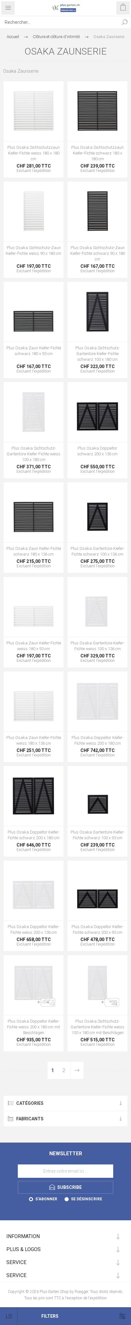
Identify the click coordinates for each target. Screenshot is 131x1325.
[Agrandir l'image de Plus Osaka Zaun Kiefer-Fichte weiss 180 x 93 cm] (33, 607)
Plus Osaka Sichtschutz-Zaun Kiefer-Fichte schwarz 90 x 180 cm (97, 253)
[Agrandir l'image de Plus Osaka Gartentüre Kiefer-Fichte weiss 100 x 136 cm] (97, 607)
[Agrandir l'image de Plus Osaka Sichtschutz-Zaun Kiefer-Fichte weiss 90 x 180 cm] (33, 211)
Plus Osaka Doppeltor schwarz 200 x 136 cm (97, 451)
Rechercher (124, 22)
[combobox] (59, 22)
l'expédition (41, 170)
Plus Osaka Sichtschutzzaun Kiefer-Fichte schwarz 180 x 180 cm (97, 153)
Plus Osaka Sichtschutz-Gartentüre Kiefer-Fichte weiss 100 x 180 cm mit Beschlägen (97, 1027)
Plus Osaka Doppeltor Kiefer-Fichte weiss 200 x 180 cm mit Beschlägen (33, 1027)
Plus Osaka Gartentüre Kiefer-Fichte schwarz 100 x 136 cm (98, 551)
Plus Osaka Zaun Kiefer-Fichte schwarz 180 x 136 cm (33, 551)
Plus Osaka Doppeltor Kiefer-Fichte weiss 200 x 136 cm (34, 929)
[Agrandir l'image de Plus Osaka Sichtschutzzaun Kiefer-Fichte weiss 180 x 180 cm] (33, 111)
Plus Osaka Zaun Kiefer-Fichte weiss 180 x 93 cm (33, 646)
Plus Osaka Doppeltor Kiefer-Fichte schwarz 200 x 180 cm (34, 835)
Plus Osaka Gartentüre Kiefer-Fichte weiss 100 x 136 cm (98, 646)
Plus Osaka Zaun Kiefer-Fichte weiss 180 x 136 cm (33, 740)
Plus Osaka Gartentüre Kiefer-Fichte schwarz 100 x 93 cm (98, 835)
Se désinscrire (86, 1199)
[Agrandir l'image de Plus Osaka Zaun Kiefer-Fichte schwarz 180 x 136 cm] (33, 512)
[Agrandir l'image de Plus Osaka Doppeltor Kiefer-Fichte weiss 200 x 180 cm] (97, 701)
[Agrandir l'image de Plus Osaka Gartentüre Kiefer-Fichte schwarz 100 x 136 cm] (97, 512)
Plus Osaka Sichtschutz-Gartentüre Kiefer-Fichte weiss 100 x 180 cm (33, 454)
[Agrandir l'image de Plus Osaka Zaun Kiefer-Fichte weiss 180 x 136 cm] (33, 701)
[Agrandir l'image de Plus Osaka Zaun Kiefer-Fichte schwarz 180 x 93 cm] (33, 312)
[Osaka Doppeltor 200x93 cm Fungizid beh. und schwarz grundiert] (97, 890)
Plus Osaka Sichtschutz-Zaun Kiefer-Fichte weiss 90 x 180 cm (33, 250)
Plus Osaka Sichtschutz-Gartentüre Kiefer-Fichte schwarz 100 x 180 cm (97, 354)
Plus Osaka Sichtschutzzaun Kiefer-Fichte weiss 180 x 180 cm (33, 153)
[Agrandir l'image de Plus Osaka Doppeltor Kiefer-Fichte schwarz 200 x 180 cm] (33, 796)
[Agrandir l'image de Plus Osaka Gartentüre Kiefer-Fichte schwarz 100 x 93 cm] (97, 796)
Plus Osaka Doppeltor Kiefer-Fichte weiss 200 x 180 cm (98, 740)
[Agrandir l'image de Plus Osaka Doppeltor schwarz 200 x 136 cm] (97, 412)
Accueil (13, 36)
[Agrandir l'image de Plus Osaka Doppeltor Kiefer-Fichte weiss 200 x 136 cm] (33, 890)
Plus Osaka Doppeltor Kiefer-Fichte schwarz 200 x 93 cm (98, 929)
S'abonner (46, 1199)
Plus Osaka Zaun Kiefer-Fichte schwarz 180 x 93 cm (33, 351)
